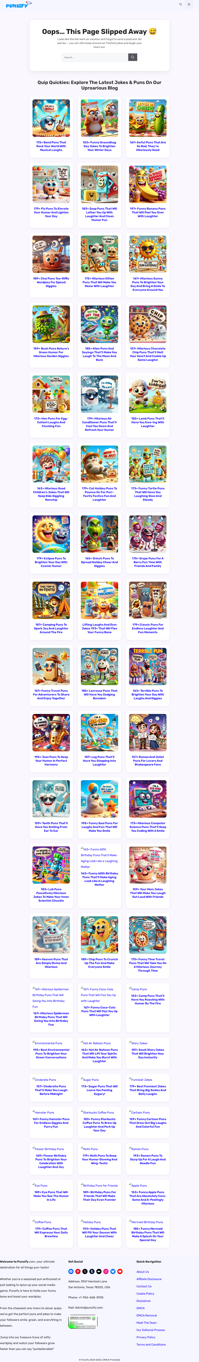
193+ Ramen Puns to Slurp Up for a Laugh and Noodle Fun (148, 1159)
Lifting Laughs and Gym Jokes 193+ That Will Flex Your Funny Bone (99, 628)
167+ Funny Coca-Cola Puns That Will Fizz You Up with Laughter (99, 1011)
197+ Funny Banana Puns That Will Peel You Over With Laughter (148, 212)
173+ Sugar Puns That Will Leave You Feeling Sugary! (99, 1090)
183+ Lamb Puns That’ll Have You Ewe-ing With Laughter (147, 422)
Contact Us (144, 1286)
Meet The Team (147, 1322)
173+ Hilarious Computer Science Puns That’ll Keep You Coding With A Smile (148, 826)
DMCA (141, 1308)
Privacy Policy (146, 1337)
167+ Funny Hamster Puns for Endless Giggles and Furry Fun (51, 1122)
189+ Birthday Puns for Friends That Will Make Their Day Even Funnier (99, 1195)
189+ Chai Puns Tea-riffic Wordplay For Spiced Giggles (51, 282)
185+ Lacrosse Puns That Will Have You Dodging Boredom (99, 694)
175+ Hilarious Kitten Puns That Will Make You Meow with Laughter (99, 282)
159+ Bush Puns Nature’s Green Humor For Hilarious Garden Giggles (51, 352)
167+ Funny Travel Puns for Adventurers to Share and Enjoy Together (51, 694)
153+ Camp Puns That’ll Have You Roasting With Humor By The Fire (148, 999)
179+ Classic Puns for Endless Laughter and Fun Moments (148, 628)
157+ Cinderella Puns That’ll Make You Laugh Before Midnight (51, 1090)
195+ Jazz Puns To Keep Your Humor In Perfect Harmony (51, 760)
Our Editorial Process (151, 1330)
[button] (181, 4)
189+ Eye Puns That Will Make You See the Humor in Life (51, 1195)
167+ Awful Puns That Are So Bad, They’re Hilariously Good (148, 146)
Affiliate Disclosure (149, 1279)
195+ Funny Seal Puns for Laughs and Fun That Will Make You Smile (99, 826)
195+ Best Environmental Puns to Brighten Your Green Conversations (51, 1053)
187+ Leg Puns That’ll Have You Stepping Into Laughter (99, 760)
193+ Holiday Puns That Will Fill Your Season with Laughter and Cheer (99, 1232)
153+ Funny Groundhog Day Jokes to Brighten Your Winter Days (99, 146)
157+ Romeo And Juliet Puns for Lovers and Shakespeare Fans (148, 760)
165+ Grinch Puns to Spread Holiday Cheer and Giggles (99, 562)
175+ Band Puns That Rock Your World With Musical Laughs (51, 146)
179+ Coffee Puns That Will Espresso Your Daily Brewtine (51, 1232)
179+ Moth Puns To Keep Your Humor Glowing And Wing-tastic (99, 1159)
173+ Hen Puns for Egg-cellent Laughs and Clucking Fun (51, 422)
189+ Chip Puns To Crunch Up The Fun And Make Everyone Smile (99, 963)
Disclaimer (144, 1301)
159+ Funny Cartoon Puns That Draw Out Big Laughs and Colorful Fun (148, 1122)
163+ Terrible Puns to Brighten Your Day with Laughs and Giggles (148, 694)
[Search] (132, 57)
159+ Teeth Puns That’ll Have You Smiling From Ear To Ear (51, 826)
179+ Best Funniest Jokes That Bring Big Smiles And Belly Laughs (148, 1090)
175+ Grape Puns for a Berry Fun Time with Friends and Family (148, 562)
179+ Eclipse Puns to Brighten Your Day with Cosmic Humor (51, 562)
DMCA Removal (147, 1315)
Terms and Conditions (151, 1344)
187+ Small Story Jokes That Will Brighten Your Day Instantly (147, 1053)
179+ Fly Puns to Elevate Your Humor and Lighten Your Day (51, 212)
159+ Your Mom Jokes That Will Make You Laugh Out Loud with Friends (148, 893)
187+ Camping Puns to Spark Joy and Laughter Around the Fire (51, 628)
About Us (143, 1271)
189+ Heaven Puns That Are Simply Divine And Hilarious (51, 963)
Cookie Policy (145, 1293)
